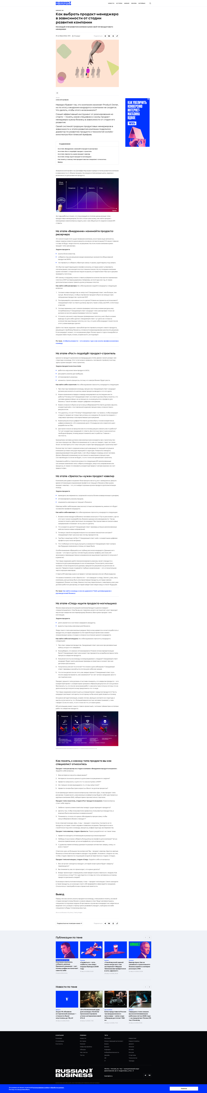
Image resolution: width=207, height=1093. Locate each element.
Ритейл (131, 1049)
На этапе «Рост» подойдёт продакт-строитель (75, 151)
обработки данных (57, 1087)
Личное (131, 1046)
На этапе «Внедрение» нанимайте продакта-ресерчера (78, 149)
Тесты (82, 1055)
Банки (106, 1044)
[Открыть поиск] (150, 3)
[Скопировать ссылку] (117, 36)
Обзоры (133, 3)
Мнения (126, 3)
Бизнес (106, 1046)
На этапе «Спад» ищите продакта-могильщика (74, 156)
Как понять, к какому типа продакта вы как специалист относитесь (82, 159)
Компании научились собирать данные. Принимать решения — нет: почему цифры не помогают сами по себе (67, 966)
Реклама (107, 1038)
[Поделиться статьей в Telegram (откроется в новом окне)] (105, 36)
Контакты (59, 1044)
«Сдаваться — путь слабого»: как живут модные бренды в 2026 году (89, 965)
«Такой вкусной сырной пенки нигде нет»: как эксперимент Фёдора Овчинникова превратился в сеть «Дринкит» (115, 967)
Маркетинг (132, 1038)
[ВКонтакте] (149, 1075)
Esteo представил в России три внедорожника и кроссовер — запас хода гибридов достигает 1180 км (115, 1016)
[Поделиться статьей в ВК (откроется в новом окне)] (109, 36)
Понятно (184, 1088)
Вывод (60, 162)
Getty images (78, 912)
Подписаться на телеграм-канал (68, 923)
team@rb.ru (108, 1076)
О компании (60, 1041)
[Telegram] (145, 1075)
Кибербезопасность (111, 1052)
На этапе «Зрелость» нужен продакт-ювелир (74, 154)
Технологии (133, 1058)
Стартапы (132, 1055)
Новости (111, 3)
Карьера (107, 1049)
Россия (131, 1052)
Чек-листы (83, 1052)
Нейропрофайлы (86, 1046)
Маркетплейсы (134, 1041)
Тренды (131, 1061)
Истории (119, 3)
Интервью (141, 3)
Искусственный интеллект (113, 1041)
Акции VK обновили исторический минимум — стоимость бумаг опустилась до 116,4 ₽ (66, 1015)
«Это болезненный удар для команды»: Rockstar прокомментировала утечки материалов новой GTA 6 (90, 1014)
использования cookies (41, 1087)
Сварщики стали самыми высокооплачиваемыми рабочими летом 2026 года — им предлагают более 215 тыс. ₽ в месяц (140, 1016)
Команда (59, 1038)
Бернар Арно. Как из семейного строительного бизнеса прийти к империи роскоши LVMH (139, 965)
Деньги (131, 1044)
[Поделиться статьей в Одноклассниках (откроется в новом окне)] (113, 36)
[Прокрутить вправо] (149, 937)
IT (105, 1061)
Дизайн (107, 1055)
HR (62, 10)
